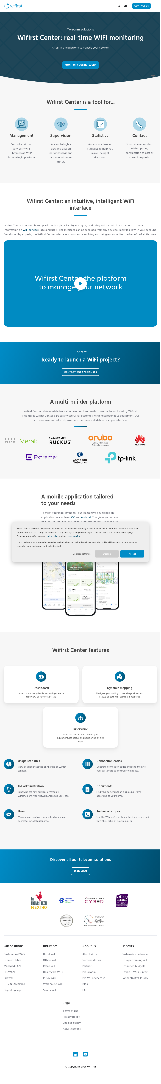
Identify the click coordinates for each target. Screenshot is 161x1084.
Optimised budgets (133, 966)
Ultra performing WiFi (135, 960)
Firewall (9, 978)
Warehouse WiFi (53, 984)
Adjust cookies (72, 1029)
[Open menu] (155, 6)
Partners (87, 966)
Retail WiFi (49, 966)
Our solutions (13, 946)
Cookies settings (82, 553)
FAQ (85, 990)
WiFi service (30, 230)
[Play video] (80, 283)
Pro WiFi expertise (93, 978)
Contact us (141, 6)
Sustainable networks (135, 954)
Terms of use (70, 1011)
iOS (73, 517)
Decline (107, 553)
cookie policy (52, 536)
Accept (132, 553)
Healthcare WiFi (53, 972)
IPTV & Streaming (14, 984)
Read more (81, 871)
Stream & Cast (56, 796)
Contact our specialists (80, 372)
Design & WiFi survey (134, 972)
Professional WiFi (14, 954)
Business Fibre (12, 960)
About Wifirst (90, 954)
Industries (50, 946)
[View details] (75, 1054)
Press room (89, 972)
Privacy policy (71, 1017)
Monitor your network (80, 65)
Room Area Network (36, 796)
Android (86, 517)
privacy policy (73, 536)
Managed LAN (12, 966)
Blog (85, 984)
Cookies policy (72, 1023)
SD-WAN (9, 972)
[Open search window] (119, 6)
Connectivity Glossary (135, 978)
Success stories (91, 960)
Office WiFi (50, 960)
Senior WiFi (50, 990)
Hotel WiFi (49, 954)
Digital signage (13, 990)
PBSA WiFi (49, 978)
